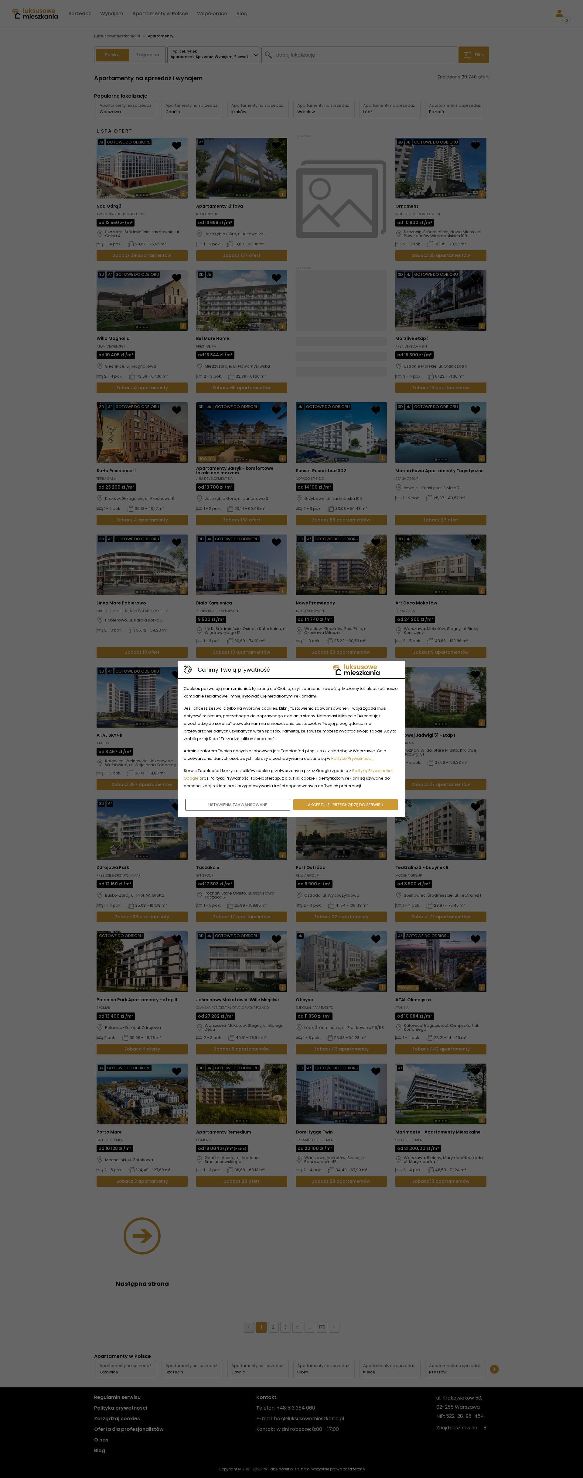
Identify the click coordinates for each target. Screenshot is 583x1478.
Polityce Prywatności (351, 758)
